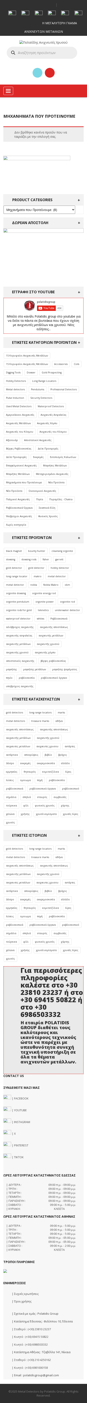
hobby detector (60, 567)
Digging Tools (13, 372)
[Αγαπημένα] (37, 73)
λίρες (68, 771)
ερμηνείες (11, 771)
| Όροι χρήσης (21, 1301)
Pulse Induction (15, 397)
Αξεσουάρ (12, 440)
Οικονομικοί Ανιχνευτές (42, 490)
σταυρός (42, 797)
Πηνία (39, 499)
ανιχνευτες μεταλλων (18, 746)
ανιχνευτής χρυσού (48, 644)
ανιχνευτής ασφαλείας (19, 635)
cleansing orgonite (62, 551)
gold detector (14, 567)
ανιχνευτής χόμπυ (45, 652)
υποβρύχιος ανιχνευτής (19, 686)
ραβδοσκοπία (27, 677)
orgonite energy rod (44, 593)
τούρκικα (11, 805)
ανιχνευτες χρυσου (47, 746)
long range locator (16, 576)
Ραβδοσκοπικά (58, 618)
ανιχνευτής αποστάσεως (54, 627)
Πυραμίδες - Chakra (60, 499)
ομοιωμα (25, 780)
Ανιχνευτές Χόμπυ (47, 423)
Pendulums (37, 389)
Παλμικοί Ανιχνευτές (18, 499)
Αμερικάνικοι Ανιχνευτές (20, 414)
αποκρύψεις (31, 754)
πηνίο (9, 677)
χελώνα (10, 814)
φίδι (26, 805)
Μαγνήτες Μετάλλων (55, 465)
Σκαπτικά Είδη (47, 507)
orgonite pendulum (17, 601)
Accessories (61, 364)
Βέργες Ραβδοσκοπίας (18, 448)
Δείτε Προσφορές (48, 448)
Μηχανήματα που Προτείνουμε (24, 482)
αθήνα (59, 721)
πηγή (40, 780)
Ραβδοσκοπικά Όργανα (19, 507)
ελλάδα (65, 763)
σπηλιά (27, 797)
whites (40, 618)
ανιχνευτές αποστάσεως (20, 729)
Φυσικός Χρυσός (48, 516)
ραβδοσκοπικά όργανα (42, 788)
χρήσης (25, 814)
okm (67, 584)
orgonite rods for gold (19, 610)
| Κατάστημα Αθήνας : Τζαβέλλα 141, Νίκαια (40, 1352)
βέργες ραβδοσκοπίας (53, 660)
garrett (59, 559)
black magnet (14, 551)
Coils (76, 364)
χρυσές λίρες (70, 814)
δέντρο (10, 763)
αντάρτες (70, 746)
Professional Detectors (63, 389)
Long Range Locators (44, 381)
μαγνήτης (11, 669)
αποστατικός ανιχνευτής (20, 660)
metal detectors (15, 721)
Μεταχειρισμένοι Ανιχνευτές (52, 474)
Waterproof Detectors (51, 406)
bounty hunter (36, 551)
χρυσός (10, 822)
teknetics (43, 610)
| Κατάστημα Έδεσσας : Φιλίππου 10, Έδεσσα (42, 1321)
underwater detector (67, 610)
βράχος (62, 754)
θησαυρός (30, 771)
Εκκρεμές (38, 457)
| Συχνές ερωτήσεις (25, 1294)
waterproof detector (18, 618)
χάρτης (65, 805)
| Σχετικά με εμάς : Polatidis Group (34, 1314)
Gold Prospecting (52, 372)
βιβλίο (48, 754)
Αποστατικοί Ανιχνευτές (38, 440)
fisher (46, 559)
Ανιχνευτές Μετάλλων (18, 423)
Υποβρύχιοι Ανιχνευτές (19, 516)
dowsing (10, 559)
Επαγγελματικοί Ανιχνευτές (21, 465)
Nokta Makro (50, 584)
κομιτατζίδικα (50, 771)
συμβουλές (60, 797)
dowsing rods (28, 559)
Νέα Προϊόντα (56, 482)
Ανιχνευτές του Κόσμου (19, 431)
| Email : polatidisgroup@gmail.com (35, 1375)
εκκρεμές (25, 763)
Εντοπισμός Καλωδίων (63, 457)
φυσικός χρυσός (45, 805)
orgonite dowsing (16, 593)
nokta (33, 584)
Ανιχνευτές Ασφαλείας (53, 414)
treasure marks (40, 721)
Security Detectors (41, 397)
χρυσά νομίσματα (46, 814)
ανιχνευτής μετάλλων (51, 635)
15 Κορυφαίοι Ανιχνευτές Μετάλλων (27, 355)
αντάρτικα (12, 754)
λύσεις (10, 780)
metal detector (57, 576)
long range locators (40, 712)
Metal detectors (15, 389)
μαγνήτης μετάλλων (34, 669)
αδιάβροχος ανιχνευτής (20, 627)
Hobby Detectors (16, 381)
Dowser (31, 372)
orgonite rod (67, 601)
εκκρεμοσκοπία (46, 763)
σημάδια (11, 797)
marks (61, 712)
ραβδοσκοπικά (14, 788)
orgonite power (44, 601)
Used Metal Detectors (18, 406)
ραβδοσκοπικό (70, 788)
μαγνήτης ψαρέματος (64, 669)
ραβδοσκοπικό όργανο (54, 677)
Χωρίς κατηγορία (16, 524)
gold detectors (14, 712)
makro (37, 576)
